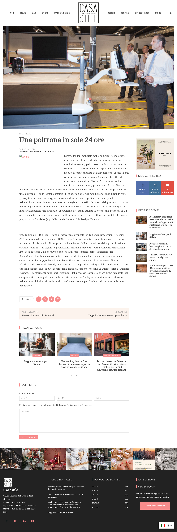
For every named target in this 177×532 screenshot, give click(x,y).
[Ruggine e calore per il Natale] (37, 344)
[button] (171, 13)
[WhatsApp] (58, 299)
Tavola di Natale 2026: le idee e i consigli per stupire (160, 257)
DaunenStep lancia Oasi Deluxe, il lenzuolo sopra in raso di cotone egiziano (74, 364)
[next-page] (76, 376)
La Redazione (146, 479)
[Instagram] (15, 521)
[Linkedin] (24, 521)
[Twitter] (45, 299)
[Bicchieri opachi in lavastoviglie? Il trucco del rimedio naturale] (141, 247)
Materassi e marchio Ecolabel (38, 315)
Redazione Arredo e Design (38, 151)
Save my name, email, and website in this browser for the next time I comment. (57, 405)
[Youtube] (33, 521)
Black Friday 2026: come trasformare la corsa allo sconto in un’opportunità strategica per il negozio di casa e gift (161, 223)
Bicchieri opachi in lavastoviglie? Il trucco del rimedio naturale (160, 247)
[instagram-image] (11, 459)
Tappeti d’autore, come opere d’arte (107, 315)
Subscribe (167, 182)
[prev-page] (71, 376)
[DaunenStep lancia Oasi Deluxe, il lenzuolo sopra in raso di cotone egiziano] (74, 344)
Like (142, 182)
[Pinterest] (51, 299)
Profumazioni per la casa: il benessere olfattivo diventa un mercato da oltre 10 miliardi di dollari (161, 271)
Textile (28, 134)
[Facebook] (38, 299)
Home (21, 134)
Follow (155, 182)
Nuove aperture (112, 355)
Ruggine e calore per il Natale (160, 236)
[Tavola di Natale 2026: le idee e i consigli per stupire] (141, 258)
